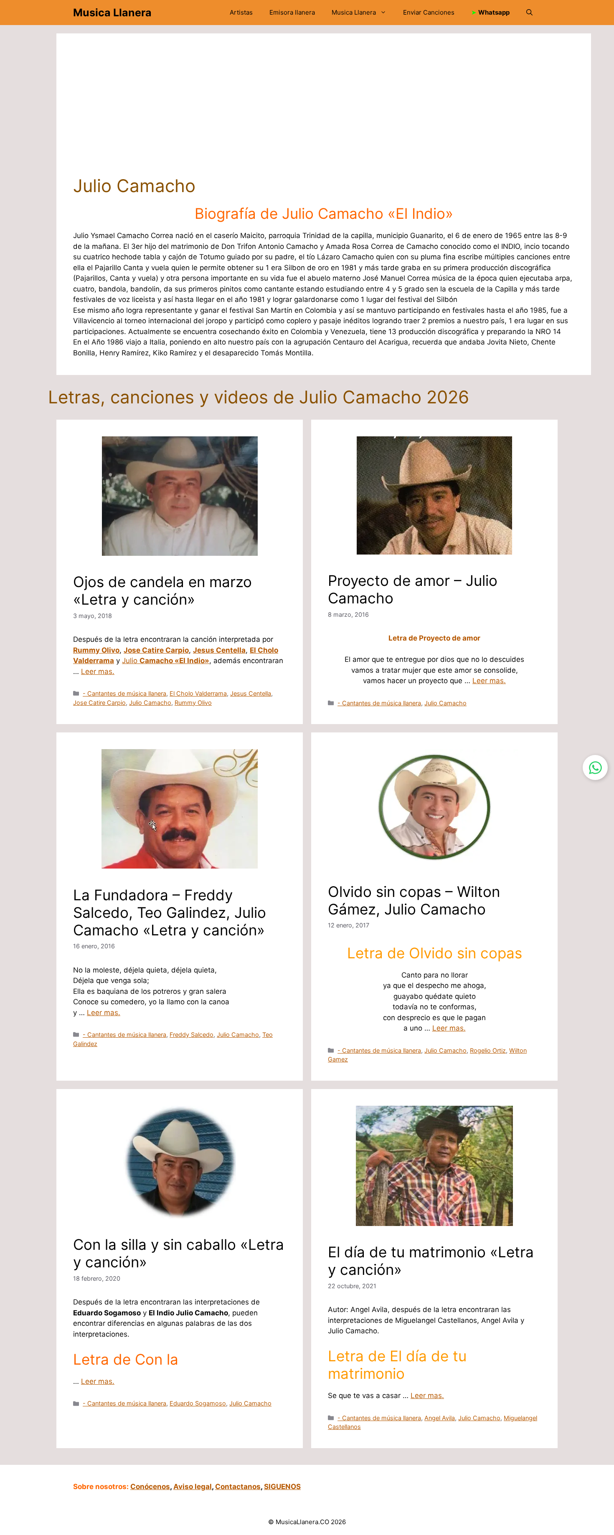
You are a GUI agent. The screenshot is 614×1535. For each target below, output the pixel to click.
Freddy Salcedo (191, 1034)
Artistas (241, 12)
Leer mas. (97, 671)
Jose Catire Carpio (156, 650)
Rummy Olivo (96, 650)
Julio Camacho (150, 702)
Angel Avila (439, 1417)
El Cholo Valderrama (198, 693)
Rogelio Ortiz (488, 1050)
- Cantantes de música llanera (124, 693)
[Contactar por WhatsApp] (595, 767)
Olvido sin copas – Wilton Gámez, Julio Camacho (414, 900)
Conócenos (150, 1486)
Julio (165, 660)
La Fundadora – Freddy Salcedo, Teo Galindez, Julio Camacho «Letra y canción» (169, 912)
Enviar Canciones (428, 12)
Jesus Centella (219, 650)
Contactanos (238, 1486)
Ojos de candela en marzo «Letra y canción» (162, 590)
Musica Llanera (112, 12)
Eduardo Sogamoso (198, 1403)
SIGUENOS (282, 1486)
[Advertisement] (323, 112)
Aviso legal (192, 1486)
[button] (529, 12)
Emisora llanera (292, 12)
